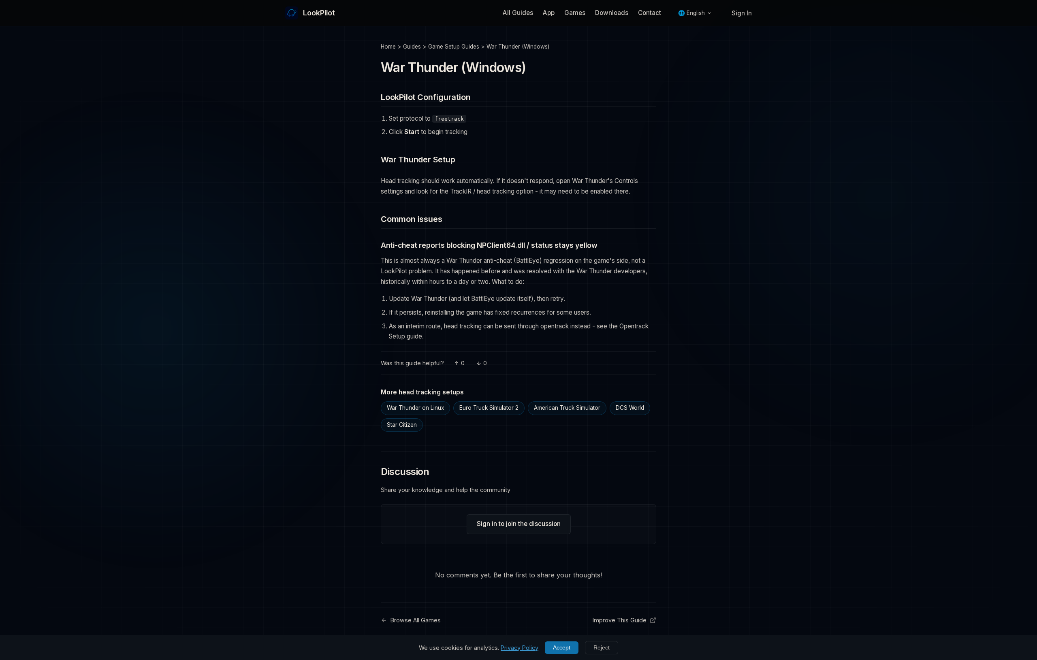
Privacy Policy (519, 647)
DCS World (630, 408)
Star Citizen (402, 425)
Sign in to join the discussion (519, 524)
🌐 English (691, 13)
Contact (649, 13)
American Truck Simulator (567, 408)
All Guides (518, 13)
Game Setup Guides (453, 46)
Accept (561, 648)
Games (574, 13)
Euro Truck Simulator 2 (488, 408)
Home (388, 46)
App (549, 13)
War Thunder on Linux (415, 408)
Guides (412, 46)
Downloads (611, 13)
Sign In (742, 13)
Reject (601, 648)
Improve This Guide (620, 620)
